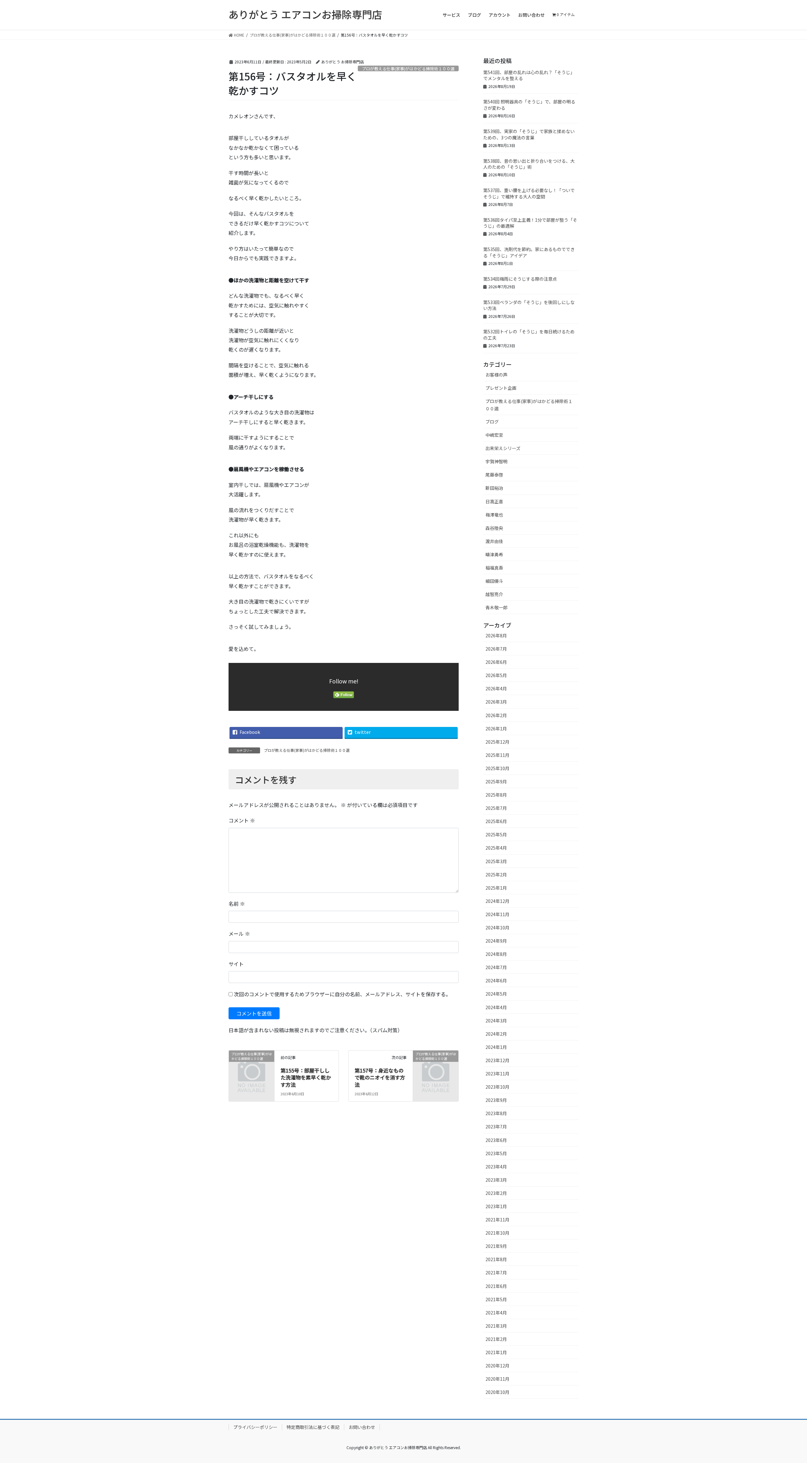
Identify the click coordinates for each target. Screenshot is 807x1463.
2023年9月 (496, 1100)
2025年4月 (496, 848)
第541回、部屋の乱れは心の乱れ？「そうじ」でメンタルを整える (529, 75)
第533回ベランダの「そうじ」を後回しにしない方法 (529, 305)
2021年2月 (496, 1339)
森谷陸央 (494, 528)
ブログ (492, 421)
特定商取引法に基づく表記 (313, 1427)
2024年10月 (497, 927)
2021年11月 (497, 1219)
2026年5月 (496, 675)
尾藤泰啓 (494, 474)
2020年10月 (497, 1392)
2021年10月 (497, 1233)
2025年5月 (496, 834)
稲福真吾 (494, 568)
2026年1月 (496, 728)
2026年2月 (496, 715)
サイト (236, 964)
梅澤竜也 (494, 515)
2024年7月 (496, 967)
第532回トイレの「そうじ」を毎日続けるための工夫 (529, 334)
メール (239, 933)
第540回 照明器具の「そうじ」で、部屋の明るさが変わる (529, 104)
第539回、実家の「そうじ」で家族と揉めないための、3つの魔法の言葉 (529, 134)
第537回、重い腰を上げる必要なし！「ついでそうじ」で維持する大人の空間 (529, 193)
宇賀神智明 (496, 461)
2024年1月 (496, 1047)
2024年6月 (496, 980)
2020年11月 (497, 1379)
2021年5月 (496, 1299)
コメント (242, 820)
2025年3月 (496, 861)
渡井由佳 (494, 541)
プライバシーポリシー (255, 1427)
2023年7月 (496, 1126)
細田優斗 (494, 581)
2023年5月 (496, 1153)
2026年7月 (496, 649)
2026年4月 (496, 688)
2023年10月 (497, 1087)
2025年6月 (496, 821)
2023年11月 (497, 1073)
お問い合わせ (362, 1427)
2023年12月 (497, 1060)
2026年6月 (496, 662)
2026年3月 (496, 702)
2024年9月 (496, 941)
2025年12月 (497, 742)
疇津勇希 (494, 554)
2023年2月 (496, 1193)
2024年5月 (496, 994)
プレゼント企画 (500, 388)
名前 (237, 903)
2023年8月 (496, 1113)
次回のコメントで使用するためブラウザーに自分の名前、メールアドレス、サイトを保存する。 (342, 994)
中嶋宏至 (494, 435)
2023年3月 (496, 1180)
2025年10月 (497, 768)
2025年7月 (496, 808)
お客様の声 (496, 375)
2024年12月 (497, 901)
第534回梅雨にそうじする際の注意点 (520, 279)
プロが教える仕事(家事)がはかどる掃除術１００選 (408, 69)
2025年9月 (496, 781)
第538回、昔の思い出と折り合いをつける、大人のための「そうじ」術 (529, 164)
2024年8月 (496, 954)
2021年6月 (496, 1286)
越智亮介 (494, 594)
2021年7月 (496, 1272)
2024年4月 (496, 1007)
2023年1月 (496, 1206)
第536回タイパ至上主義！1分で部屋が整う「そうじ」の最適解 (530, 223)
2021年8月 (496, 1259)
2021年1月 (496, 1352)
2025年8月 (496, 795)
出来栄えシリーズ (502, 448)
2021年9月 (496, 1246)
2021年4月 (496, 1312)
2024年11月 (497, 914)
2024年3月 (496, 1020)
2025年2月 (496, 874)
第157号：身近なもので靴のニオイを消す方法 (380, 1077)
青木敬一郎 (496, 607)
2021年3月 (496, 1326)
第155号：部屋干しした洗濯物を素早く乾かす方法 (306, 1077)
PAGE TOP (784, 1413)
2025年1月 (496, 888)
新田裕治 (494, 488)
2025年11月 (497, 755)
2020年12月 (497, 1365)
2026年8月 (496, 635)
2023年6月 (496, 1140)
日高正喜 (494, 501)
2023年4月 (496, 1166)
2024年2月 (496, 1034)
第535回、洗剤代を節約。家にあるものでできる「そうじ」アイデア (529, 252)
